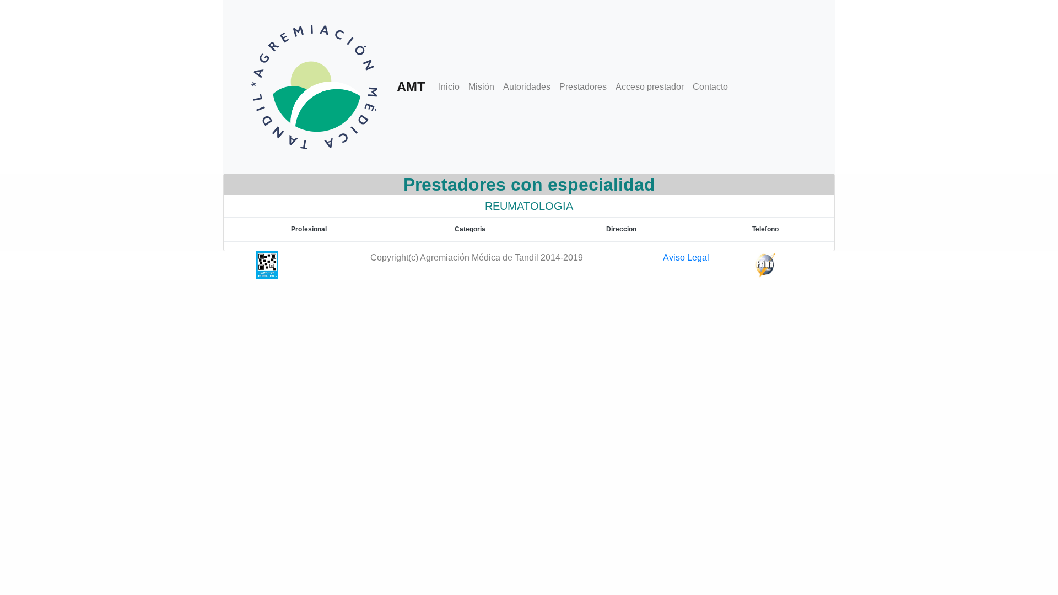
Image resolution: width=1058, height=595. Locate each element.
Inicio (449, 86)
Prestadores (583, 86)
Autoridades (526, 86)
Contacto (710, 86)
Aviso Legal (686, 257)
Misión (481, 86)
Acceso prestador (650, 86)
